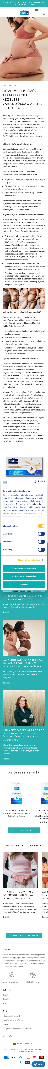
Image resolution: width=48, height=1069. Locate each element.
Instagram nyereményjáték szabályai (17, 1028)
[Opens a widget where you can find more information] (38, 1064)
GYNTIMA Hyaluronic (11, 136)
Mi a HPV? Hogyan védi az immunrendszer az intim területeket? (19, 894)
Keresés (5, 1024)
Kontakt (6, 999)
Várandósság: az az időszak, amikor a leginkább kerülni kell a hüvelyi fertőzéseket (24, 663)
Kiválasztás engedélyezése (24, 576)
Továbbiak (6, 612)
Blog (4, 1003)
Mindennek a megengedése (24, 568)
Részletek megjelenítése (29, 560)
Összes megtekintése (24, 830)
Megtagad (24, 585)
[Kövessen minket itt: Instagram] (10, 1036)
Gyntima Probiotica (16, 810)
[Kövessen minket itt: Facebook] (4, 1036)
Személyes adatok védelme (13, 1020)
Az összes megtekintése (24, 935)
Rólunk (5, 995)
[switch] (41, 534)
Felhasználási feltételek (11, 1016)
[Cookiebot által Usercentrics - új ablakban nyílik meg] (34, 482)
